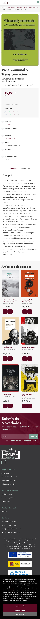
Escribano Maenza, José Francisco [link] (18, 85)
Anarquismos (33, 7)
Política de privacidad (9, 480)
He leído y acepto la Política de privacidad (22, 440)
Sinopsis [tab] (13, 168)
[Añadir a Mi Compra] (5, 311)
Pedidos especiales (8, 498)
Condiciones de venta (9, 477)
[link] (10, 311)
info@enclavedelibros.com (11, 529)
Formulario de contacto (11, 532)
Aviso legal (5, 473)
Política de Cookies (8, 484)
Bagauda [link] (7, 124)
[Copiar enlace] (18, 113)
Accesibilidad (6, 501)
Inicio (3, 7)
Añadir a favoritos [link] (11, 105)
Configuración (20, 614)
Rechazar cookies (20, 610)
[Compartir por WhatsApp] (10, 113)
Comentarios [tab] (25, 168)
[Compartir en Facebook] (6, 113)
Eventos (4, 511)
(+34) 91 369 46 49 (9, 525)
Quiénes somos (6, 494)
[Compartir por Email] (14, 113)
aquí (25, 600)
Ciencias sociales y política (17, 7)
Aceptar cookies (20, 606)
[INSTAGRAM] (3, 462)
